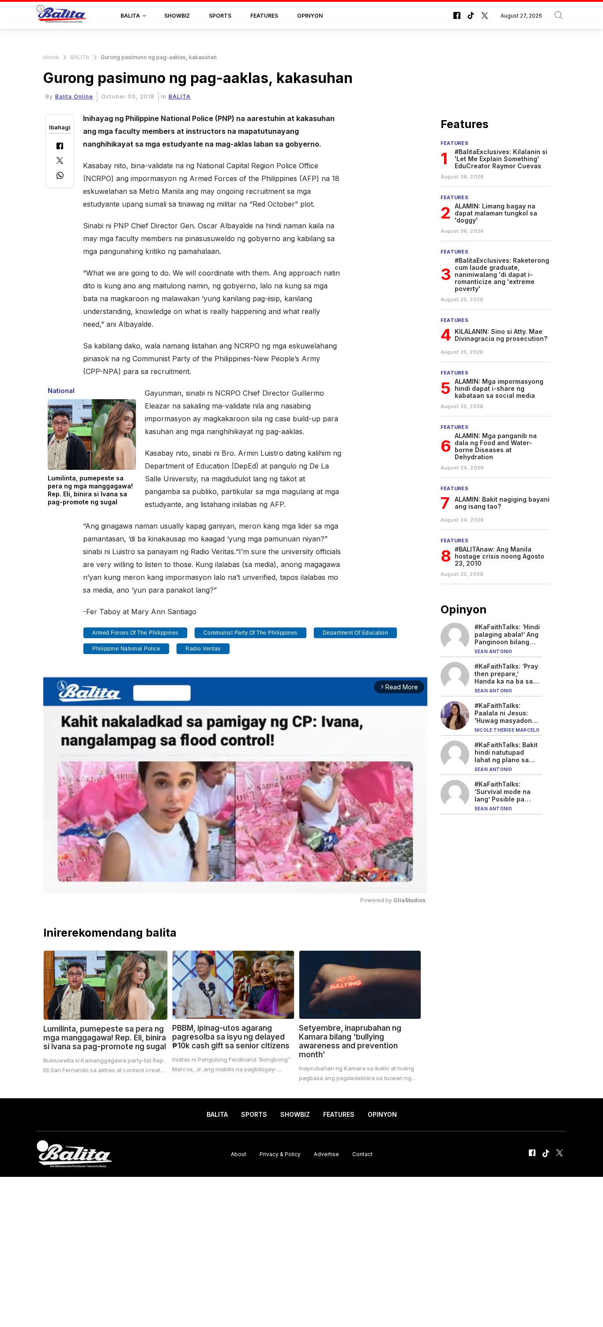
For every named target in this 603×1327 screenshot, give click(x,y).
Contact (362, 1153)
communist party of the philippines (251, 633)
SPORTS (220, 15)
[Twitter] (60, 161)
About (238, 1153)
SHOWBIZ (177, 15)
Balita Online (74, 96)
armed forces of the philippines (135, 633)
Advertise (326, 1153)
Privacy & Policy (280, 1153)
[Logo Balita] (61, 16)
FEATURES (264, 15)
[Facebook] (60, 147)
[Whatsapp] (60, 176)
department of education (355, 633)
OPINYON (310, 15)
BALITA (130, 15)
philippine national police (126, 649)
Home (51, 57)
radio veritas (203, 649)
